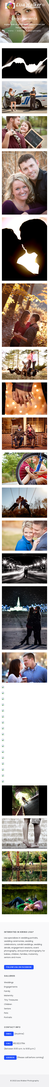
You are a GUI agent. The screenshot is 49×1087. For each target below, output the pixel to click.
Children (8, 1004)
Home (10, 31)
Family (7, 991)
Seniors (7, 1008)
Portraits (8, 1017)
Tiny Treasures (11, 1000)
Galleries (21, 31)
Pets (6, 1013)
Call (8, 1043)
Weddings (8, 982)
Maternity (8, 995)
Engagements (34, 31)
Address (10, 1057)
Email (9, 1034)
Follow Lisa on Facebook (19, 967)
